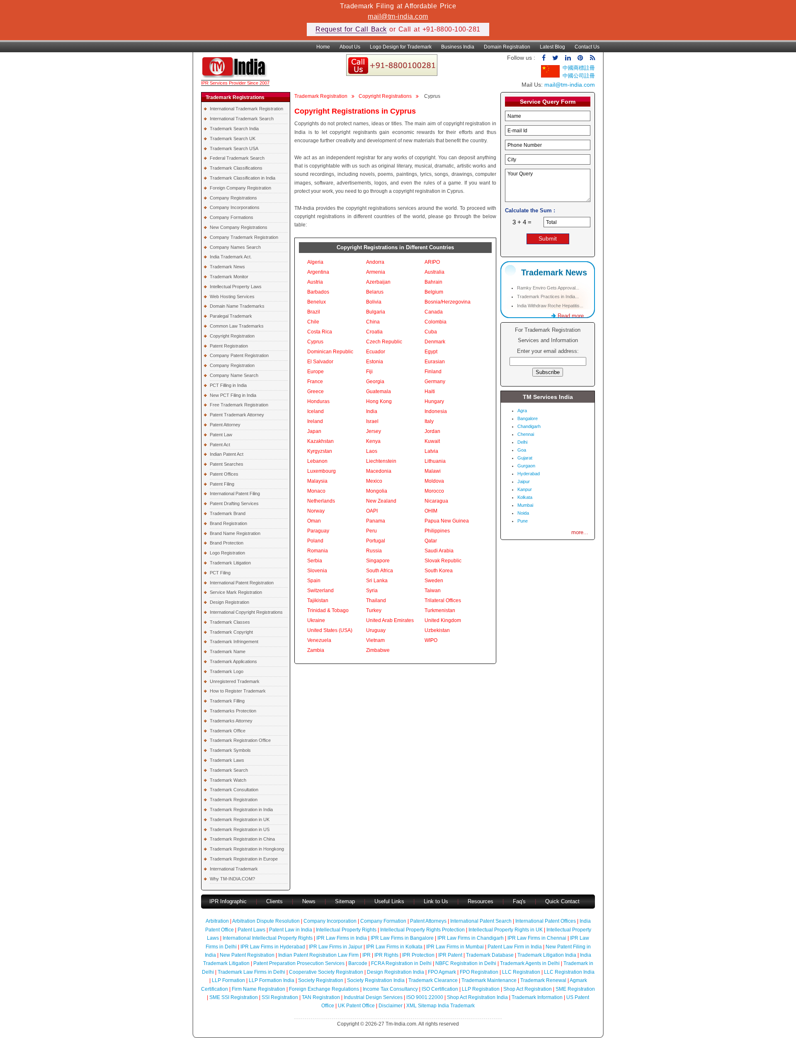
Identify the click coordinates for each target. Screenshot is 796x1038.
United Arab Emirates (390, 620)
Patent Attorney (225, 424)
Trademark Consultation (234, 789)
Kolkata (524, 497)
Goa (521, 449)
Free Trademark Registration (239, 404)
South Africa (379, 571)
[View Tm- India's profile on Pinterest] (580, 57)
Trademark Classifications (236, 167)
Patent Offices (224, 474)
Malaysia (317, 481)
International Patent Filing (235, 493)
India (371, 411)
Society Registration (320, 980)
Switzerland (320, 590)
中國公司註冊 (579, 76)
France (315, 381)
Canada (434, 312)
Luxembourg (321, 471)
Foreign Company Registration (240, 187)
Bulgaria (375, 312)
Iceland (315, 411)
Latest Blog (552, 47)
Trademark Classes (230, 622)
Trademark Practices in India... (548, 296)
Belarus (374, 292)
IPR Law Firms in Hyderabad (272, 947)
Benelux (316, 302)
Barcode (357, 963)
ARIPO (432, 262)
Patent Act (220, 444)
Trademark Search (229, 770)
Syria (372, 590)
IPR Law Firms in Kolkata (394, 947)
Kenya (373, 441)
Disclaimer (391, 1006)
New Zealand (381, 501)
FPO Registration (479, 972)
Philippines (437, 531)
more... (579, 532)
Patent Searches (226, 464)
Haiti (430, 391)
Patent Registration (229, 345)
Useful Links (390, 901)
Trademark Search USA (234, 148)
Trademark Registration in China (242, 838)
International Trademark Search (242, 118)
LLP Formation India (271, 980)
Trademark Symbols (230, 750)
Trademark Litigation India (546, 955)
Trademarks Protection (233, 710)
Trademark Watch (228, 780)
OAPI (372, 511)
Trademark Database (490, 955)
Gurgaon (526, 465)
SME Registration (575, 989)
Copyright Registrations (385, 96)
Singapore (378, 561)
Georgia (375, 381)
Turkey (373, 610)
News (309, 901)
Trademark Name (227, 651)
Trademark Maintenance (489, 980)
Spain (313, 580)
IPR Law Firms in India (341, 938)
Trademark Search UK (232, 138)
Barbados (318, 292)
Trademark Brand (227, 513)
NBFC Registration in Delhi (465, 963)
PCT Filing (220, 572)
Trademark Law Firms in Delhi (251, 972)
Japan (314, 431)
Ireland (315, 421)
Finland (433, 371)
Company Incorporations (235, 207)
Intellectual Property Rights (346, 930)
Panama (375, 521)
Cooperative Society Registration (326, 972)
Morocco (434, 491)
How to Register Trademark (238, 690)
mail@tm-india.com (398, 16)
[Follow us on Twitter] (555, 57)
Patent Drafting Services (234, 503)
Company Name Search (234, 375)
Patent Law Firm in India (515, 947)
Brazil (313, 312)
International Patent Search (481, 921)
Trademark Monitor (229, 276)
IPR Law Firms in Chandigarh (470, 938)
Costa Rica (319, 332)
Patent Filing (222, 483)
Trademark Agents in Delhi (530, 963)
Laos (371, 451)
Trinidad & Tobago (328, 610)
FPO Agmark (442, 972)
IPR (366, 955)
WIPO (431, 640)
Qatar (431, 541)
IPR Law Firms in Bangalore (402, 938)
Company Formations (231, 217)
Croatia (374, 332)
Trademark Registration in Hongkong (247, 848)
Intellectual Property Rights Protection (422, 930)
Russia (374, 551)
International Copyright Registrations (246, 612)
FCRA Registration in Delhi (401, 963)
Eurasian (435, 362)
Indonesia (436, 411)
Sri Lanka (377, 580)
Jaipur (523, 481)
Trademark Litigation (230, 562)
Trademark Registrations (235, 97)
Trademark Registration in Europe (244, 858)
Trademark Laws (227, 760)
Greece (315, 391)
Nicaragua (436, 501)
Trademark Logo (226, 671)
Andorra (375, 262)
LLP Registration (481, 989)
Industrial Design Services (373, 997)
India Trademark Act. (231, 256)
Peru (371, 531)
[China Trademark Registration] (550, 76)
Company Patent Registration (239, 355)
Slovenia (317, 571)
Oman (314, 521)
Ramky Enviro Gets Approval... (548, 287)
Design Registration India (395, 972)
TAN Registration (321, 997)
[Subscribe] (592, 57)
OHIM (431, 511)
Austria (315, 282)
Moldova (434, 481)
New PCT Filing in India (233, 395)
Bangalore (527, 418)
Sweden (434, 580)
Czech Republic (384, 342)
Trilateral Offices (443, 600)
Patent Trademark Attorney (237, 414)
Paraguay (318, 531)
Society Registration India (376, 980)
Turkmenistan (440, 610)
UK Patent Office (356, 1006)
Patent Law (221, 434)
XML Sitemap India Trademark (440, 1006)
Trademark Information (537, 997)
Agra (522, 410)
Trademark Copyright (231, 632)
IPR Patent (450, 955)
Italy (429, 421)
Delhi (522, 442)
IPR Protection (418, 955)
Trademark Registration (233, 799)
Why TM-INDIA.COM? (232, 878)
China (373, 322)
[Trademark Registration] (235, 76)
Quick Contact (562, 901)
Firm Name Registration (258, 989)
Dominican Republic (330, 352)
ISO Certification (440, 989)
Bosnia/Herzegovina (448, 302)
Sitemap (345, 901)
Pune (522, 520)
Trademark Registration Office (240, 740)
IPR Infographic (228, 901)
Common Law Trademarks (237, 325)
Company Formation (383, 921)
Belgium (434, 292)
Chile (313, 322)
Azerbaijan (378, 282)
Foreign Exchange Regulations (324, 989)
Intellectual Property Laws (236, 286)
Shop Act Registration (527, 989)
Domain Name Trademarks (237, 306)
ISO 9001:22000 (424, 997)
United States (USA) (329, 630)
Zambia (315, 650)
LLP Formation (228, 980)
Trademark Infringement (234, 641)
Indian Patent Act (226, 454)
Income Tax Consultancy (390, 989)
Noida (523, 512)
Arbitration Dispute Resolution (266, 921)
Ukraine (316, 620)
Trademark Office (227, 730)
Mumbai (525, 505)
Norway (316, 511)
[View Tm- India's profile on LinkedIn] (568, 57)
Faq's (519, 901)
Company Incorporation (330, 921)
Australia (434, 272)
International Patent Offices (545, 921)
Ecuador (375, 352)
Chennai (525, 434)
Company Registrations (233, 197)
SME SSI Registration (233, 997)
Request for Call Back (351, 29)
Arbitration (217, 921)
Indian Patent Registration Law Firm (318, 955)
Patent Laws (251, 930)
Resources (480, 901)
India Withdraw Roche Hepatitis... (550, 305)
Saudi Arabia (439, 551)
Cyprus (315, 342)
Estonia (374, 362)
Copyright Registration (232, 335)
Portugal (375, 541)
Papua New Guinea (447, 521)
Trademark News (227, 266)
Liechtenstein (381, 461)
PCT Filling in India (228, 385)
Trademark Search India (234, 128)
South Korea (439, 571)
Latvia (431, 451)
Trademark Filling (227, 700)
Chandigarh (529, 426)
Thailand (376, 600)
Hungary (434, 401)
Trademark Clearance (433, 980)
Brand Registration (228, 523)
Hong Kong (379, 401)
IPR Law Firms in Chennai (536, 938)
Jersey (373, 431)
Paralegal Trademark (231, 316)
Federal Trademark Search (237, 158)
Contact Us (587, 47)
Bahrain (433, 282)
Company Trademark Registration (244, 237)
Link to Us (436, 901)
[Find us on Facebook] (544, 57)
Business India (457, 47)
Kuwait (432, 441)
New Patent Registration (247, 955)
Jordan (432, 431)
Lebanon (317, 461)
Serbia (314, 561)
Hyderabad (528, 473)
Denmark (435, 342)
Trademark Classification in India (242, 177)
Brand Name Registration (235, 533)
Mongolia (376, 491)
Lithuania (435, 461)
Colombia (436, 322)
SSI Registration (280, 997)
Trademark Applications (233, 661)
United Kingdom (443, 620)
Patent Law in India (290, 930)
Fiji (369, 371)
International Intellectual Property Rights (268, 938)
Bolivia (373, 302)
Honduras (318, 401)
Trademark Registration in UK (239, 819)
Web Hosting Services (232, 296)
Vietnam (375, 640)
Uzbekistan (437, 630)
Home (323, 47)
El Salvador (320, 362)
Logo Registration (227, 552)
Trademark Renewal (543, 980)
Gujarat (524, 457)
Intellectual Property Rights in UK (505, 930)
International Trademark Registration (246, 108)
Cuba (431, 332)
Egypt (431, 352)
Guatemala (378, 391)
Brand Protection (226, 542)
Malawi (433, 471)
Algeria (315, 262)
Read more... (572, 316)
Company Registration (232, 365)
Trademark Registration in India (241, 809)
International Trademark (234, 868)
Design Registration (229, 602)
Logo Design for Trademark (401, 47)
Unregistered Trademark (235, 681)
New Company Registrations (238, 227)
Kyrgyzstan (319, 451)
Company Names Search (235, 247)
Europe (315, 371)
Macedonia (378, 471)
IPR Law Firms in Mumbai (455, 947)
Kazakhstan (320, 441)
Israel (372, 421)
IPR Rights (386, 955)
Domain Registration (507, 47)
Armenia (375, 272)
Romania (317, 551)
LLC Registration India (569, 972)
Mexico (374, 481)
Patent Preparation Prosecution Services (299, 963)
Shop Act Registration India (477, 997)
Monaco (316, 491)
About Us (350, 47)
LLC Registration (521, 972)
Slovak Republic (443, 561)
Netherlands (321, 501)
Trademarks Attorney (231, 720)
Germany (435, 381)
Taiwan (433, 590)
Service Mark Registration (236, 592)
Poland (315, 541)
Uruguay (376, 630)
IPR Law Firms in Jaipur (335, 947)
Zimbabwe (378, 650)
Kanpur (524, 489)
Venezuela (319, 640)
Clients (274, 901)
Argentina (318, 272)
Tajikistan (317, 600)
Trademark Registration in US (239, 829)
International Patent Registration (242, 582)
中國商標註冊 (579, 68)
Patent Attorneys (428, 921)
